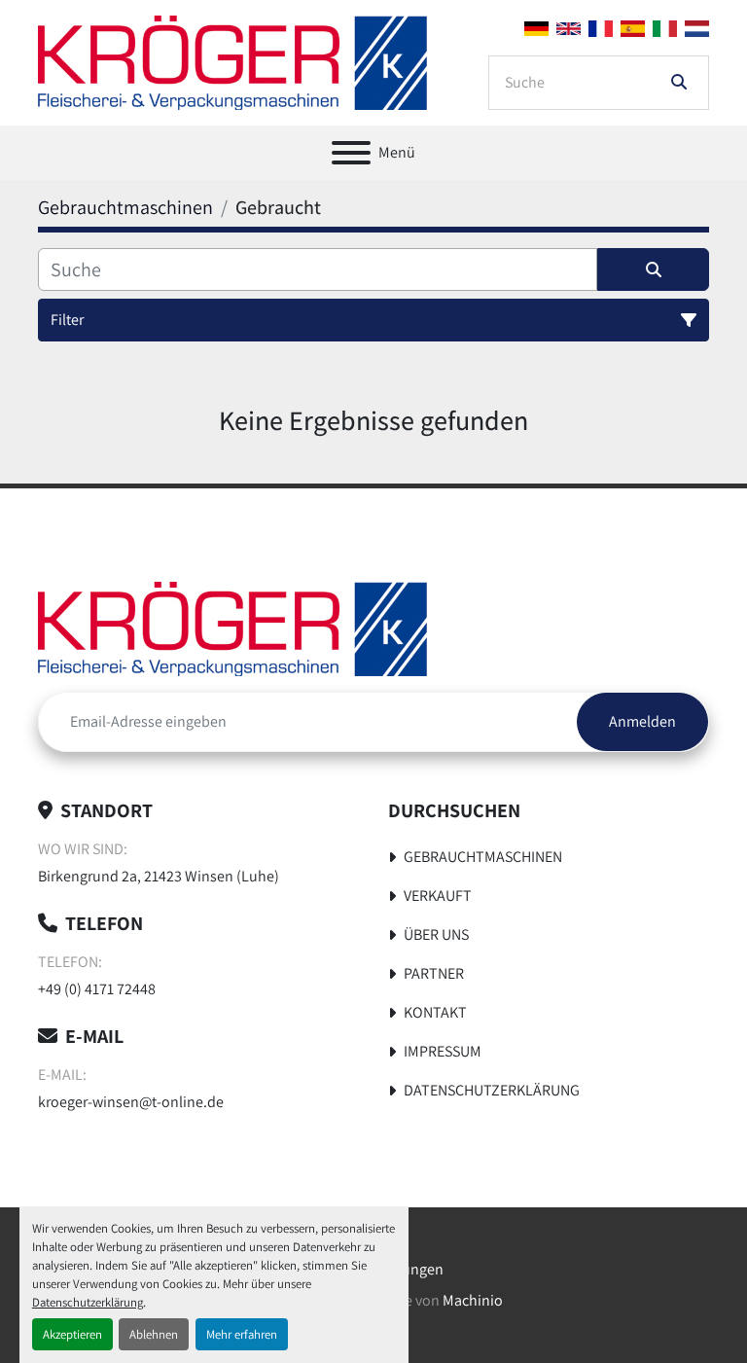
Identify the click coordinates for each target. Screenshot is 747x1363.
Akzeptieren (72, 1334)
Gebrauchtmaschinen (483, 856)
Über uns (436, 934)
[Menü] (351, 152)
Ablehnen (153, 1334)
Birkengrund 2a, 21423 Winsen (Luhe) (158, 876)
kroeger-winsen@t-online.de (131, 1102)
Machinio (473, 1300)
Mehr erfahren (241, 1334)
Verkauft (438, 895)
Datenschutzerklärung (87, 1302)
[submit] (679, 82)
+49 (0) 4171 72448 (97, 989)
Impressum (442, 1051)
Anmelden (642, 721)
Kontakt (435, 1012)
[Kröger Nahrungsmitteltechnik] (232, 628)
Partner (434, 973)
